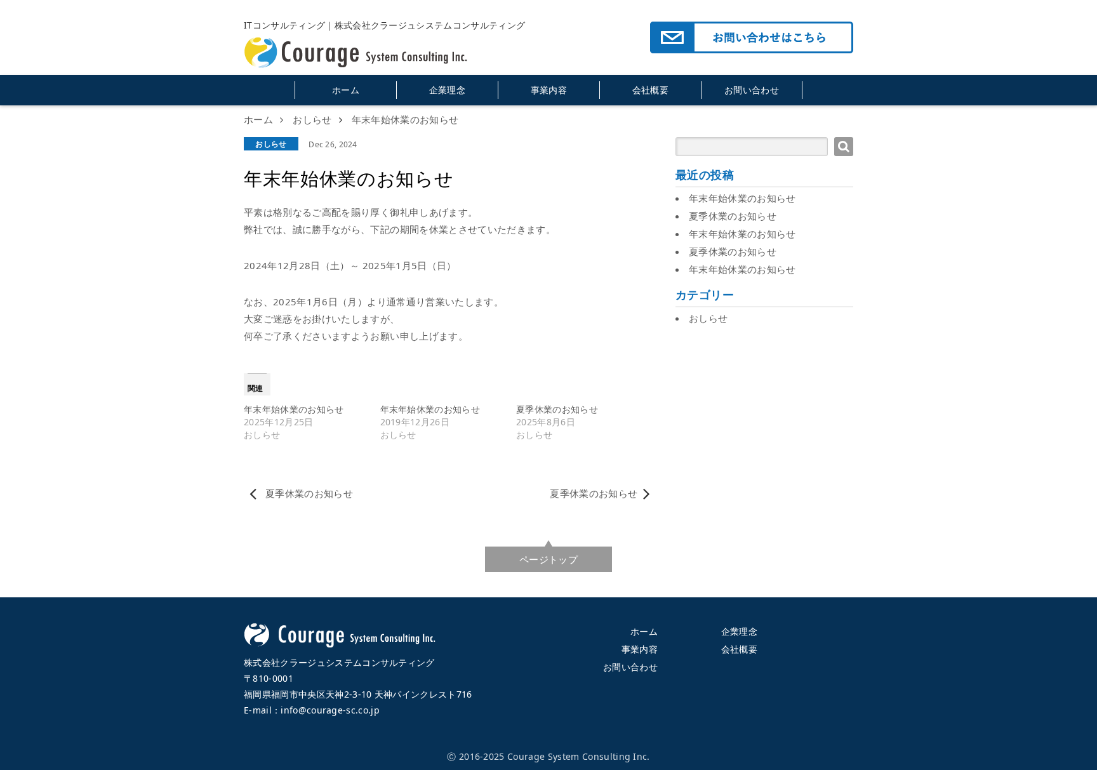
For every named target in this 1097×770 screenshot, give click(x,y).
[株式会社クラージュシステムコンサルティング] (364, 33)
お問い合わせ (751, 90)
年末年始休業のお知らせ (294, 409)
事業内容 (549, 90)
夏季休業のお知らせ (557, 409)
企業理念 (447, 90)
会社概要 (650, 90)
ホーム (345, 90)
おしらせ (270, 144)
